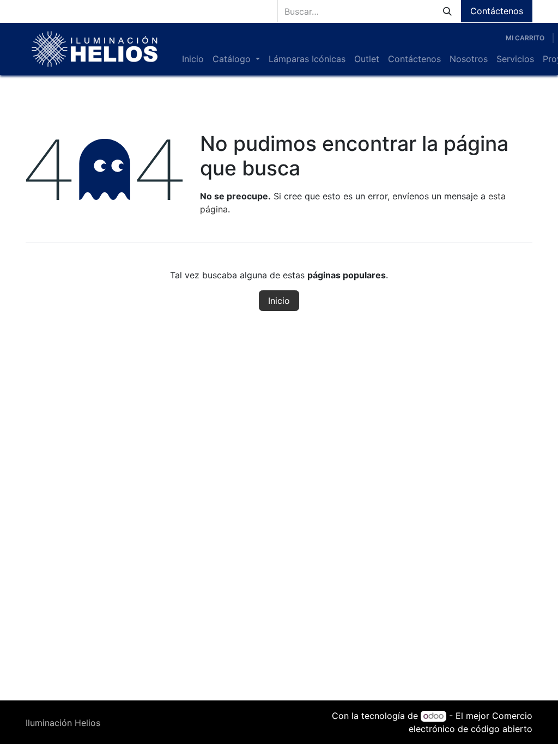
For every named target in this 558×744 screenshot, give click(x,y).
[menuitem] (193, 59)
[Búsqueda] (447, 11)
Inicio (279, 300)
